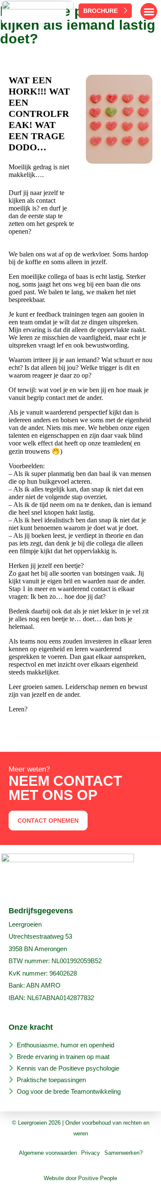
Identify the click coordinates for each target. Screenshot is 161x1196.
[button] (148, 11)
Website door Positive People (80, 1178)
